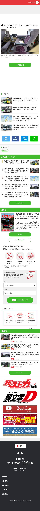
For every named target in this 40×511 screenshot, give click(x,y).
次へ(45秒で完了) (20, 300)
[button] (2, 41)
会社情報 (5, 476)
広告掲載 (5, 494)
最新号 (20, 234)
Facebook (22, 453)
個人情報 (5, 481)
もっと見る (20, 203)
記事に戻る (20, 65)
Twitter (18, 453)
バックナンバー (20, 240)
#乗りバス (4, 150)
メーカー (6, 282)
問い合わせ (5, 485)
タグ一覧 (5, 489)
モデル (5, 289)
